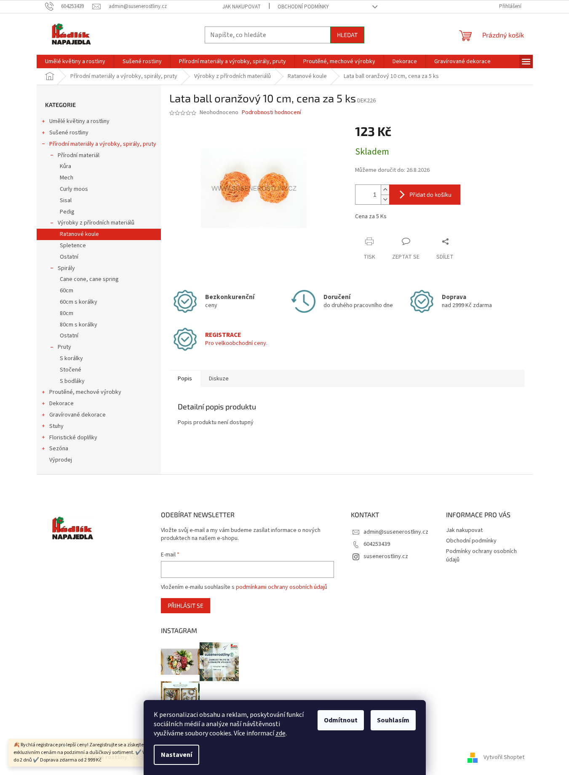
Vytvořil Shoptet (504, 758)
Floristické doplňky (73, 437)
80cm (66, 313)
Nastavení (176, 754)
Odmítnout (341, 720)
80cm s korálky (78, 325)
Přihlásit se (185, 605)
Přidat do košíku (430, 194)
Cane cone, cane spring (89, 279)
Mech (66, 178)
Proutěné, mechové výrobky (85, 392)
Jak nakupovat (241, 7)
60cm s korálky (78, 302)
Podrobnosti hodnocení (271, 113)
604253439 (376, 544)
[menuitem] (75, 61)
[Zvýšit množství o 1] (385, 190)
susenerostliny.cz (385, 556)
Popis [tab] (185, 378)
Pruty (64, 347)
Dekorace (61, 403)
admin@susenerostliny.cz (395, 532)
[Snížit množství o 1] (385, 199)
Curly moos (74, 189)
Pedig (67, 212)
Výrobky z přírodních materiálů (96, 223)
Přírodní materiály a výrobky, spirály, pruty (102, 144)
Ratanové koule (79, 234)
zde (280, 733)
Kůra (65, 166)
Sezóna (58, 448)
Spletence (73, 245)
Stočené (70, 370)
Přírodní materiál (78, 155)
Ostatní (69, 257)
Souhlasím (393, 720)
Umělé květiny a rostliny (79, 121)
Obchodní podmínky (303, 7)
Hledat (347, 34)
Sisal (66, 200)
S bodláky (72, 381)
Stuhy (56, 426)
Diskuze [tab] (219, 378)
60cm (66, 290)
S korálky (71, 358)
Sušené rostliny (68, 132)
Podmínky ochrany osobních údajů (481, 555)
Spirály (66, 268)
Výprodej (60, 460)
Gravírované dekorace (77, 415)
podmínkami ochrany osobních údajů (281, 587)
